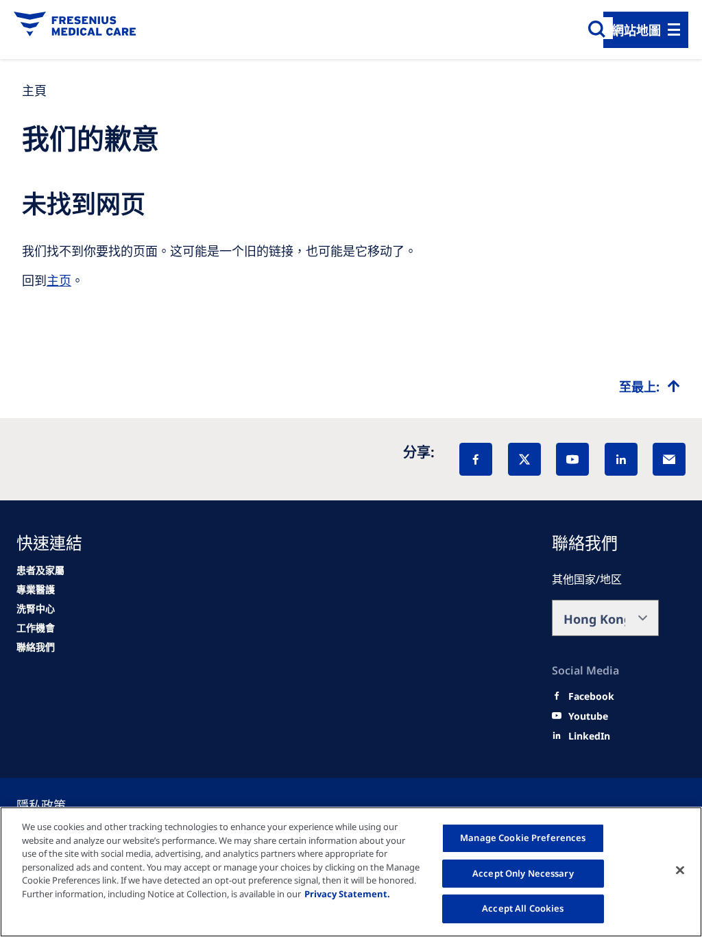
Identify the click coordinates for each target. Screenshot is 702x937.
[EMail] (669, 459)
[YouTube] (572, 459)
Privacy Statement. (347, 894)
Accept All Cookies (523, 908)
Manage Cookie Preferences (522, 837)
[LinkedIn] (621, 459)
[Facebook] (475, 459)
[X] (524, 459)
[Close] (680, 870)
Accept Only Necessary (523, 873)
